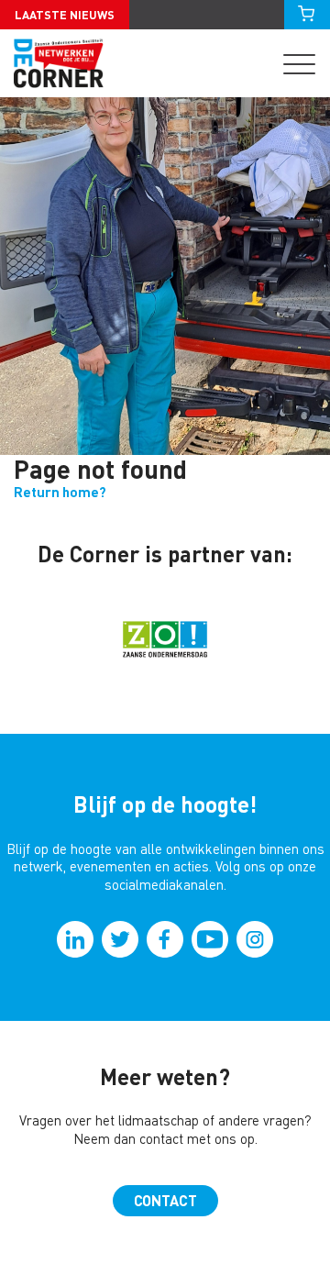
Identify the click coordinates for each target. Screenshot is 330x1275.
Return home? (60, 492)
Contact (165, 1200)
